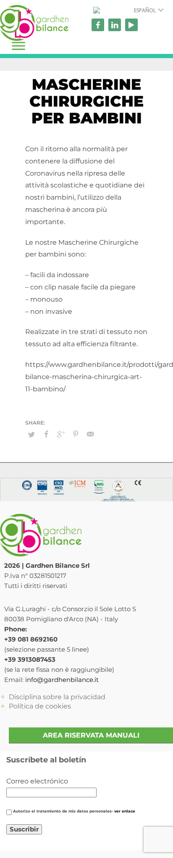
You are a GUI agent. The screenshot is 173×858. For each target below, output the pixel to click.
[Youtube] (131, 25)
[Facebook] (98, 25)
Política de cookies (40, 706)
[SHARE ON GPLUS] (61, 434)
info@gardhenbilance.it (62, 680)
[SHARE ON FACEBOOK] (46, 434)
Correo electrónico (37, 781)
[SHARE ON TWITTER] (31, 434)
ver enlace (124, 811)
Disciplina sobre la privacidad (57, 697)
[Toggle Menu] (18, 46)
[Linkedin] (114, 25)
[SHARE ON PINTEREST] (75, 434)
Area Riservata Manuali (91, 735)
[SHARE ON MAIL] (90, 434)
